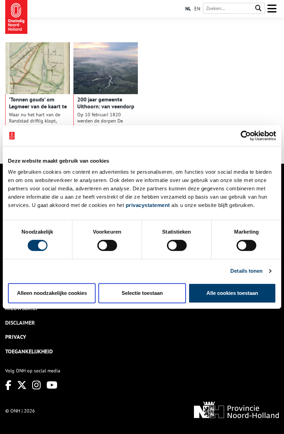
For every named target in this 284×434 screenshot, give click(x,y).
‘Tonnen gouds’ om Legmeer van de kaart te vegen (38, 106)
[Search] (258, 8)
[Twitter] (22, 385)
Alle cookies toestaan (232, 293)
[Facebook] (8, 385)
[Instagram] (36, 385)
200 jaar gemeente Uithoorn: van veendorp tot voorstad (105, 106)
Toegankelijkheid (29, 351)
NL (188, 9)
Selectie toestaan (142, 293)
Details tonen (246, 271)
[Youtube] (51, 385)
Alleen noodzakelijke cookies (52, 293)
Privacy (15, 336)
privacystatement (148, 205)
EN (197, 9)
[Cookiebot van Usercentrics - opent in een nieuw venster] (245, 135)
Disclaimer (20, 322)
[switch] (107, 245)
